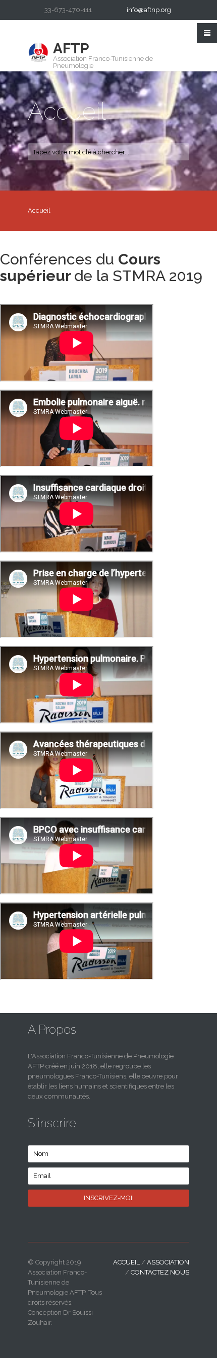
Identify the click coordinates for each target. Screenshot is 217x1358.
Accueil (126, 1262)
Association (168, 1262)
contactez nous (160, 1272)
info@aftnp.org (149, 10)
